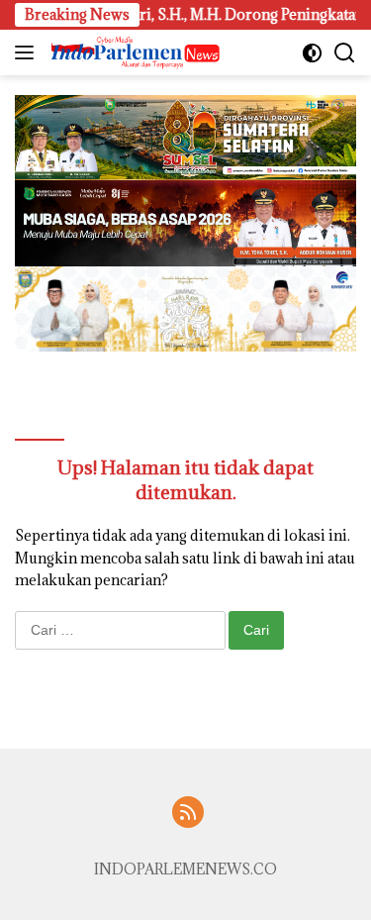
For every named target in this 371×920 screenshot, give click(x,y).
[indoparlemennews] (133, 52)
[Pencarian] (344, 53)
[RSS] (188, 813)
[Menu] (28, 52)
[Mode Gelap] (312, 53)
